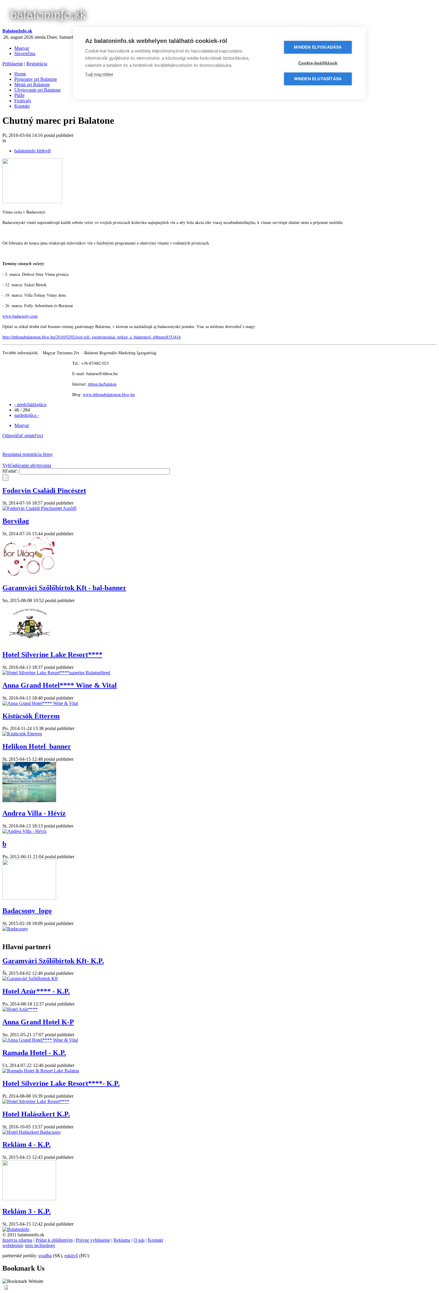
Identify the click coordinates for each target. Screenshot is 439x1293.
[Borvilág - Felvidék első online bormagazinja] (29, 575)
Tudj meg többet (99, 74)
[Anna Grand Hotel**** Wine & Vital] (40, 703)
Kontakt (22, 106)
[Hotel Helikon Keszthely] (29, 800)
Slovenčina (24, 53)
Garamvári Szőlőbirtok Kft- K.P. (53, 961)
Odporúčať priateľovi (22, 435)
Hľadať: (10, 471)
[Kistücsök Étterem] (22, 733)
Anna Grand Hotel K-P (38, 1022)
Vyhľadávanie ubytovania (26, 465)
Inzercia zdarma (17, 1240)
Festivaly (22, 100)
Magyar (21, 48)
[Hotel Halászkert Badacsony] (31, 1132)
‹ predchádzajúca (30, 404)
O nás (139, 1240)
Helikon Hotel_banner (36, 746)
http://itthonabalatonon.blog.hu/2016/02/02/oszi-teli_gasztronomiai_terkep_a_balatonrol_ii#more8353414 (91, 337)
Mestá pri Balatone (32, 84)
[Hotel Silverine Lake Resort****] (35, 1101)
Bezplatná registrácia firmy (27, 454)
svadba (45, 1255)
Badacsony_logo (27, 911)
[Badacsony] (15, 928)
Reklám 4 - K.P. (26, 1144)
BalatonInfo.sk (17, 30)
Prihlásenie (12, 63)
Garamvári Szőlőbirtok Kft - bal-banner (64, 588)
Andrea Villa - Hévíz (34, 813)
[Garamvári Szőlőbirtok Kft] (29, 641)
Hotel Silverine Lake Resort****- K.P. (61, 1083)
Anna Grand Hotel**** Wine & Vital (59, 685)
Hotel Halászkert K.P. (36, 1114)
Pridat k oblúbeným (54, 1240)
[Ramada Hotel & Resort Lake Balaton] (40, 1070)
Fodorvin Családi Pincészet (44, 490)
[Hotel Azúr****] (20, 1009)
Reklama (121, 1240)
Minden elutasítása (318, 79)
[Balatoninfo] (15, 1229)
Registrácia (36, 63)
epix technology (40, 1245)
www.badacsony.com (20, 316)
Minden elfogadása (318, 47)
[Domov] (47, 25)
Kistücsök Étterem (31, 716)
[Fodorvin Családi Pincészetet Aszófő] (39, 508)
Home (20, 73)
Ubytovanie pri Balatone (37, 89)
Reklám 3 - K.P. (26, 1211)
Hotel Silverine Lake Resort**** (52, 654)
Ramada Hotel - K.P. (34, 1053)
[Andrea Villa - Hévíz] (24, 831)
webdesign (12, 1245)
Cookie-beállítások (318, 63)
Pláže (19, 95)
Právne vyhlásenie (93, 1240)
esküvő (71, 1255)
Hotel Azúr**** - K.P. (36, 991)
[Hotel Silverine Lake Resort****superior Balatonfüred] (56, 672)
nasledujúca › (26, 415)
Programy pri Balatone (35, 79)
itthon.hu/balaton (102, 384)
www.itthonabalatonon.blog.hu (109, 394)
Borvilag (15, 521)
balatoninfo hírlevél (32, 150)
